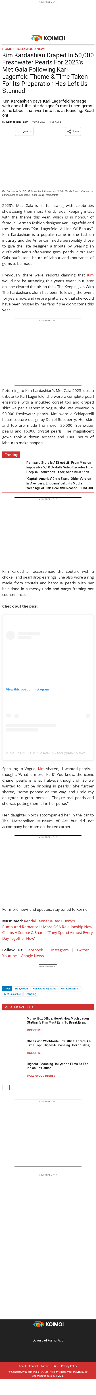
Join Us (27, 131)
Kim (90, 275)
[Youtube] (60, 1333)
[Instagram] (42, 1333)
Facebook (34, 949)
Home (7, 49)
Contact (33, 1366)
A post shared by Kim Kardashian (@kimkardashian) (50, 753)
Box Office (34, 1030)
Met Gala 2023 (12, 993)
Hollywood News (30, 49)
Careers (45, 1366)
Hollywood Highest (42, 1076)
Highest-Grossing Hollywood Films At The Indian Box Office (57, 1066)
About (22, 1366)
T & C (55, 1366)
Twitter (83, 949)
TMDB (59, 1375)
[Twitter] (13, 981)
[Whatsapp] (20, 981)
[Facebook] (5, 981)
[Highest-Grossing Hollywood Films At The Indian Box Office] (13, 1069)
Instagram (60, 949)
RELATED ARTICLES (19, 1007)
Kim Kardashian (70, 988)
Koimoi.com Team (17, 121)
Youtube (9, 955)
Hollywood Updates (44, 988)
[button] (73, 131)
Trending (30, 993)
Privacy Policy (69, 1366)
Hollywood (21, 988)
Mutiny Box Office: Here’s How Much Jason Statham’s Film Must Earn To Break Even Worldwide (58, 1020)
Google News (32, 955)
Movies (77, 1371)
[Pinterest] (48, 1333)
